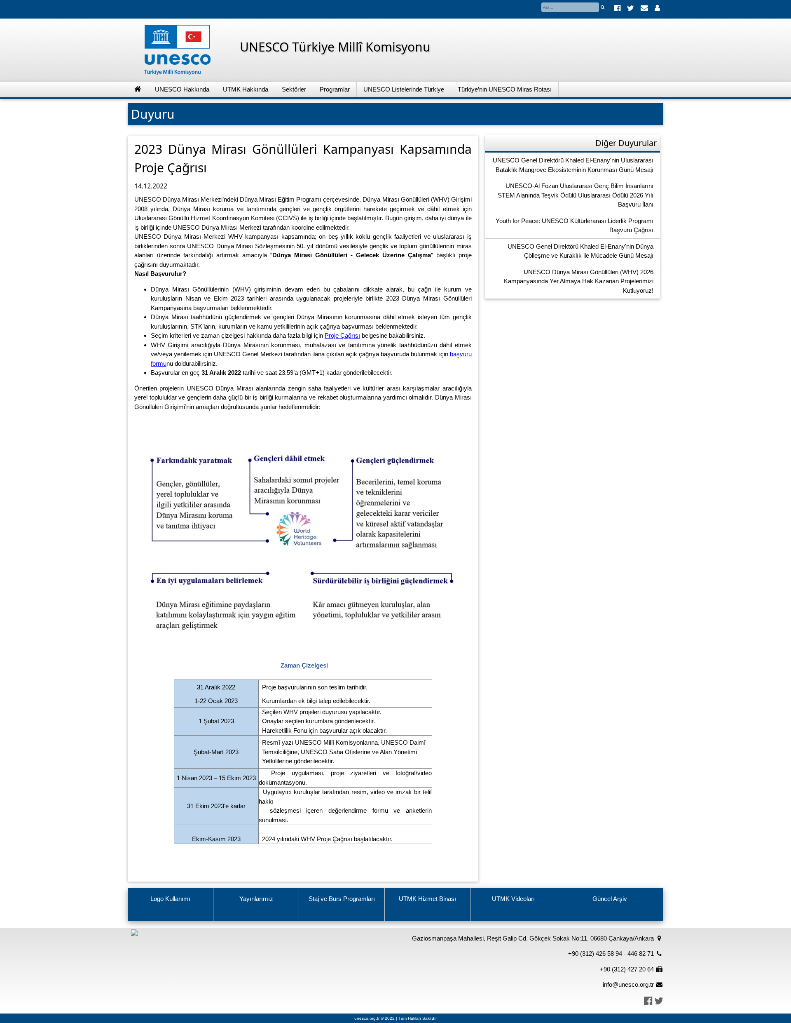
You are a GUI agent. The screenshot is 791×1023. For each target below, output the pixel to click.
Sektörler (294, 89)
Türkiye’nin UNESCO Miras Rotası (505, 89)
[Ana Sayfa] (138, 90)
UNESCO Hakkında (182, 89)
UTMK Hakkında (245, 89)
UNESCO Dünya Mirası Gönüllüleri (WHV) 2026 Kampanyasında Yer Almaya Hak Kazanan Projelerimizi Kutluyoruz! (578, 281)
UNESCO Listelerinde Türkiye (403, 89)
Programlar (335, 89)
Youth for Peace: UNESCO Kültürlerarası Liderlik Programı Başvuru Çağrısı (574, 225)
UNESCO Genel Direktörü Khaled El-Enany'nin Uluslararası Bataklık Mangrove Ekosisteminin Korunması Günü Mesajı (573, 165)
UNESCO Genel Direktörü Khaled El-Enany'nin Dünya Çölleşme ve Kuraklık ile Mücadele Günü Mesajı (580, 251)
